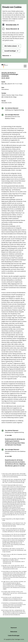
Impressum (14, 627)
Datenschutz (5, 55)
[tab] (12, 25)
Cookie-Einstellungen (13, 635)
